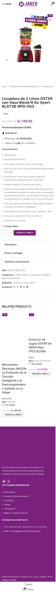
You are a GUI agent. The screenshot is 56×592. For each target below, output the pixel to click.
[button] (13, 414)
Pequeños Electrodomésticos (24, 86)
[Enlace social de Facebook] (14, 287)
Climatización (9, 509)
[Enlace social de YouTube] (4, 481)
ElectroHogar (9, 492)
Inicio (4, 86)
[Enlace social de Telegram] (27, 287)
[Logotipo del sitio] (28, 3)
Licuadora (18, 282)
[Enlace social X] (17, 287)
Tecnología (8, 500)
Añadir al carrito (24, 233)
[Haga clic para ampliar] (7, 60)
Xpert (33, 282)
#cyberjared (16, 127)
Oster (6, 113)
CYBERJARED (21, 275)
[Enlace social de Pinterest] (21, 287)
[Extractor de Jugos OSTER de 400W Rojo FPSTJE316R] (41, 325)
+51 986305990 (23, 138)
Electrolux (7, 398)
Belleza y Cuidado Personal (15, 513)
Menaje (7, 504)
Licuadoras (47, 86)
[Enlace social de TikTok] (9, 481)
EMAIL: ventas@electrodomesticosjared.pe (22, 531)
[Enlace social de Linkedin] (24, 287)
